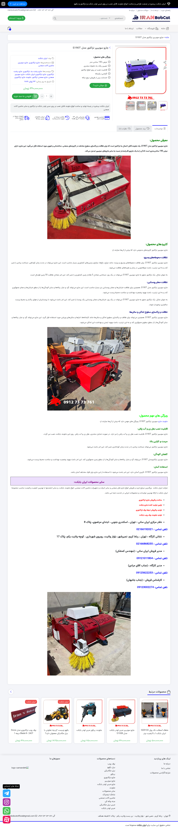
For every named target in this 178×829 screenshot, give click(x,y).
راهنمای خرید (165, 10)
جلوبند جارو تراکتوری (22, 77)
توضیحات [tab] (158, 129)
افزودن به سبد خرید (22, 96)
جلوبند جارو (163, 421)
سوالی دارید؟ (99, 85)
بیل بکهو (111, 767)
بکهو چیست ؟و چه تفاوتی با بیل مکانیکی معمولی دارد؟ (56, 732)
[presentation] (10, 691)
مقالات (139, 28)
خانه (163, 28)
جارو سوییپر (23, 62)
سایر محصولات (108, 791)
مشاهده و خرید (18, 3)
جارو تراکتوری (34, 62)
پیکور (112, 774)
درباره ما (132, 10)
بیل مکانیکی (109, 770)
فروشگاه (150, 28)
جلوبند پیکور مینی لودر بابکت (89, 730)
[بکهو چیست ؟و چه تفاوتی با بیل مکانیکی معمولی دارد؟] (56, 713)
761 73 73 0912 (44, 10)
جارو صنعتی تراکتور (40, 77)
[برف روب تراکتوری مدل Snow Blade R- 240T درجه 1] (24, 713)
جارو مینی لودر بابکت (106, 784)
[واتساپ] (6, 811)
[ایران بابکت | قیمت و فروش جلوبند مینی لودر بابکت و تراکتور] (151, 18)
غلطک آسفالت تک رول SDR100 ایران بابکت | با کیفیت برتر (154, 732)
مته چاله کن (110, 801)
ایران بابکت (42, 58)
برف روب (111, 763)
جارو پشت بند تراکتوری (32, 71)
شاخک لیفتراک (109, 794)
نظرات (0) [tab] (123, 129)
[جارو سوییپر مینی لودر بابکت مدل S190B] (122, 713)
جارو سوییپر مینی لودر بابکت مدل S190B (122, 732)
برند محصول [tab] (140, 129)
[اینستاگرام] (6, 802)
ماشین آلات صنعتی (46, 65)
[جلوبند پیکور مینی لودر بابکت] (89, 713)
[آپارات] (6, 819)
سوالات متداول (143, 10)
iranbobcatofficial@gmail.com (21, 10)
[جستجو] (55, 18)
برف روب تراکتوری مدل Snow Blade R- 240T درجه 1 (23, 732)
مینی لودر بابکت (108, 808)
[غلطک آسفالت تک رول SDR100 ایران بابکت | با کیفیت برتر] (155, 713)
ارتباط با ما (154, 10)
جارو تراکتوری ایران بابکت (36, 74)
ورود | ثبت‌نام (15, 18)
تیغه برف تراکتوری (142, 510)
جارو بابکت (143, 505)
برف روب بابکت (145, 515)
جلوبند (112, 787)
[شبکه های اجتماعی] (6, 793)
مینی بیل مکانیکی (107, 804)
